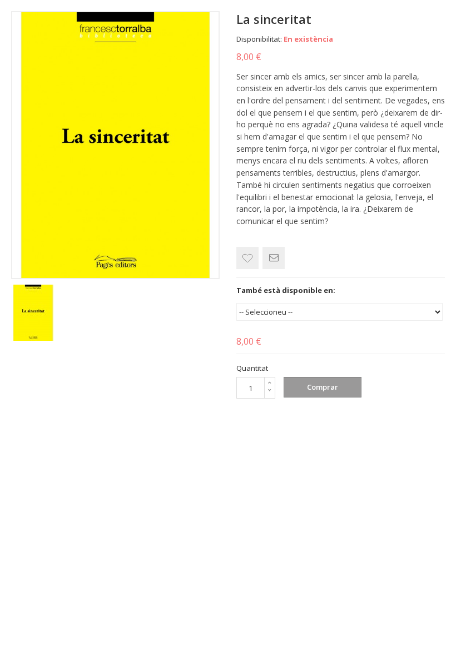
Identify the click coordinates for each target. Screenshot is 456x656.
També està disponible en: (285, 290)
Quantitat (252, 368)
